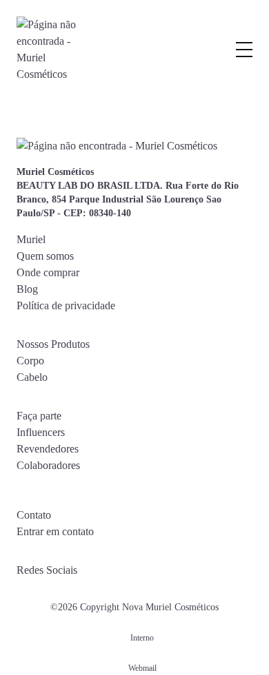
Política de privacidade (66, 305)
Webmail (142, 668)
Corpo (30, 360)
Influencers (41, 432)
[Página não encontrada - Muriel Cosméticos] (48, 50)
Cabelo (32, 377)
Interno (142, 638)
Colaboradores (48, 465)
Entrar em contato (55, 531)
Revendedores (48, 449)
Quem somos (45, 256)
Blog (27, 289)
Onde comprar (48, 272)
